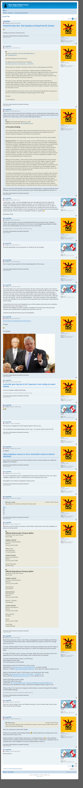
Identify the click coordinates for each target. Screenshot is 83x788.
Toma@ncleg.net (12, 55)
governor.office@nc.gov (14, 53)
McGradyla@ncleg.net (27, 123)
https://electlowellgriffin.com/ (18, 682)
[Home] (6, 5)
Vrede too (9, 502)
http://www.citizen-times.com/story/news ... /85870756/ (19, 63)
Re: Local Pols (7, 46)
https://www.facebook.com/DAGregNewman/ (23, 667)
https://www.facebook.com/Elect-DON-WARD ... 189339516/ (25, 674)
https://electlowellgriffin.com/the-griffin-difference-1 (39, 682)
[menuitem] (4, 10)
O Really (9, 722)
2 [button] (74, 18)
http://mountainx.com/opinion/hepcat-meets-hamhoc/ (17, 321)
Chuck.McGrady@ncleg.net (27, 53)
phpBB (35, 774)
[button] (76, 19)
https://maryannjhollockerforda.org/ (24, 669)
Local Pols (6, 16)
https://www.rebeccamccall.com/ (21, 676)
